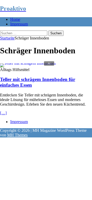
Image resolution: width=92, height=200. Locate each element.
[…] (3, 113)
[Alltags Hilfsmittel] (28, 63)
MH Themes (17, 135)
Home (15, 19)
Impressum (19, 24)
